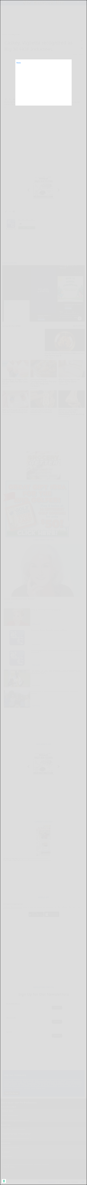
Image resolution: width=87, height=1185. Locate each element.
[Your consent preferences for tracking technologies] (4, 1181)
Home (18, 63)
